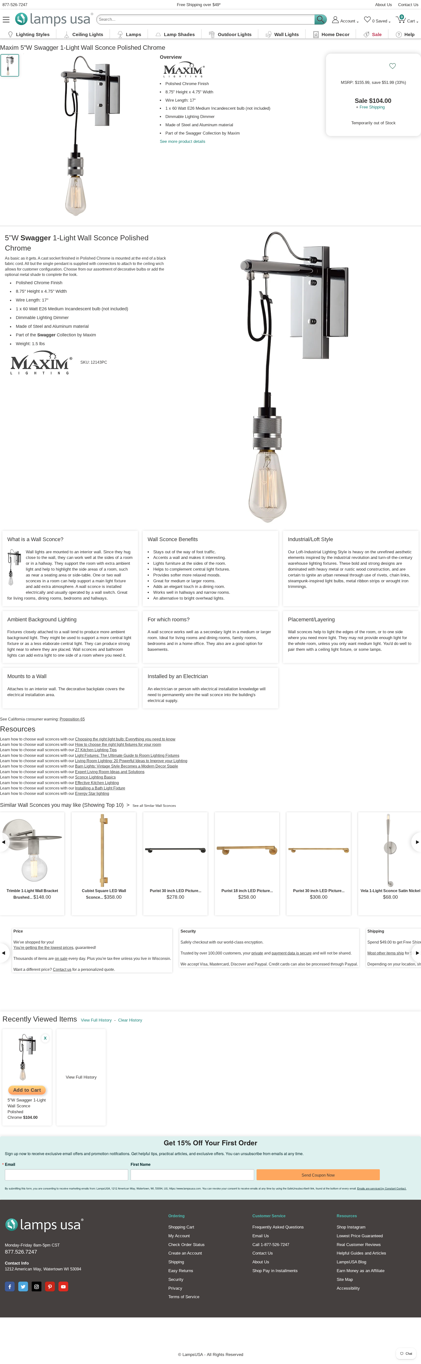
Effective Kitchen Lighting (97, 783)
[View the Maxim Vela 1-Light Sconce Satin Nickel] (390, 850)
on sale (61, 958)
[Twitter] (23, 1286)
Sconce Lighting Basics (95, 777)
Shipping (176, 1262)
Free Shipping (372, 107)
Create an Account (185, 1253)
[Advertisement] (121, 1334)
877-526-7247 (14, 4)
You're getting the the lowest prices (43, 947)
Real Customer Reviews (359, 1244)
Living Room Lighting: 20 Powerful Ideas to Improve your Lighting (131, 761)
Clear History (130, 1020)
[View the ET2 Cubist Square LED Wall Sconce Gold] (103, 850)
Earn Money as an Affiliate (360, 1270)
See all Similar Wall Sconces (154, 806)
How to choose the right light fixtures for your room (118, 744)
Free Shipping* (199, 4)
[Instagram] (36, 1286)
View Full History (96, 1020)
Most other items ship (385, 953)
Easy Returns (180, 1270)
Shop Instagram (351, 1227)
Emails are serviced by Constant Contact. (381, 1188)
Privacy (175, 1288)
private (257, 953)
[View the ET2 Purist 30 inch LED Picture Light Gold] (318, 850)
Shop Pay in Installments (275, 1270)
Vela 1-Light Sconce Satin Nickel (390, 891)
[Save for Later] (392, 66)
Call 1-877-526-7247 (270, 1244)
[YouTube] (63, 1286)
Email (10, 1164)
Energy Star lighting (92, 793)
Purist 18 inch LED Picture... (247, 891)
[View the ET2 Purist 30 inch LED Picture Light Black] (175, 850)
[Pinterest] (50, 1286)
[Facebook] (10, 1286)
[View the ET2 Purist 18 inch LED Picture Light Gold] (247, 850)
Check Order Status (186, 1244)
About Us (383, 4)
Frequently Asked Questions (278, 1227)
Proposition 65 (72, 719)
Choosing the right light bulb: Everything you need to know (125, 739)
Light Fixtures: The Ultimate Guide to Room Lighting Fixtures (127, 755)
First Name (141, 1164)
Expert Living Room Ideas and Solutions (109, 772)
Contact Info (17, 1263)
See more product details (182, 141)
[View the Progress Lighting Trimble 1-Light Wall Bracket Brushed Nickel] (32, 850)
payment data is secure (292, 953)
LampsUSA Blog (351, 1262)
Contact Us (408, 4)
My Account (179, 1236)
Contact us (62, 969)
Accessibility (348, 1288)
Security (175, 1279)
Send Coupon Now (318, 1175)
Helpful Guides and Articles (361, 1253)
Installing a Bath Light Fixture (100, 788)
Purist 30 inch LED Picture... (175, 891)
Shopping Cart (181, 1227)
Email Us (260, 1236)
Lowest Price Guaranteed (360, 1236)
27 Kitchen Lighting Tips (96, 750)
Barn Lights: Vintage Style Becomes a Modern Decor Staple (126, 766)
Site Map (345, 1279)
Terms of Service (183, 1297)
